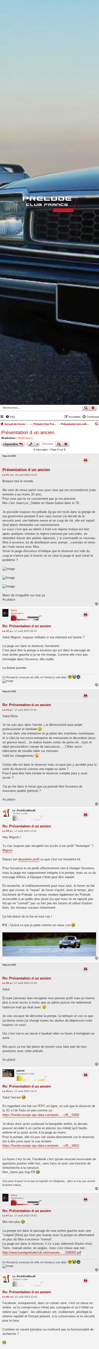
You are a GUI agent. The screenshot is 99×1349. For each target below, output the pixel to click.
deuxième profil (28, 859)
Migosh (7, 850)
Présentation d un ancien (27, 432)
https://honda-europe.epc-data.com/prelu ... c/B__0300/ (40, 1115)
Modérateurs (25, 438)
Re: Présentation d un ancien (26, 626)
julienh (21, 1070)
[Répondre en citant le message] (85, 460)
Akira (14, 610)
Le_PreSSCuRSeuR (23, 810)
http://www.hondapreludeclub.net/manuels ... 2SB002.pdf (41, 1252)
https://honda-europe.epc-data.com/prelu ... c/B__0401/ (40, 1145)
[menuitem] (10, 417)
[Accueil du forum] (49, 205)
